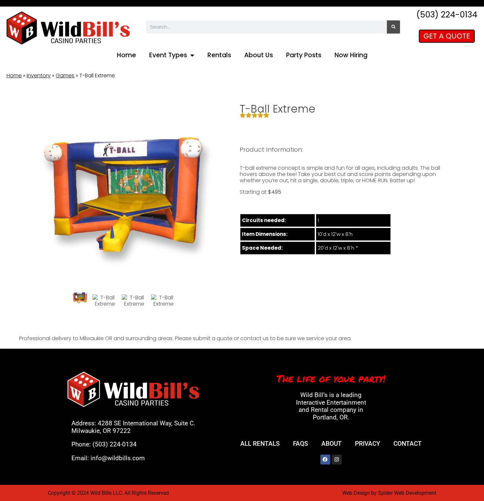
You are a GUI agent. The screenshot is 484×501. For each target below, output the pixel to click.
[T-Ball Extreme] (79, 297)
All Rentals (260, 443)
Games (65, 75)
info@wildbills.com (118, 458)
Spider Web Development (407, 493)
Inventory (39, 75)
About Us (258, 55)
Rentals (219, 55)
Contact (407, 443)
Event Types (168, 55)
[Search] (393, 27)
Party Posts (303, 55)
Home (126, 55)
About (331, 443)
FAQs (300, 443)
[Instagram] (337, 459)
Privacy (367, 443)
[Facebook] (325, 459)
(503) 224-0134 (115, 444)
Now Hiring (351, 55)
